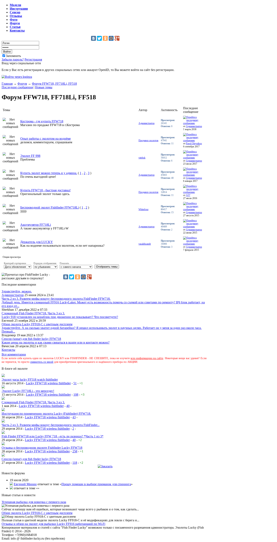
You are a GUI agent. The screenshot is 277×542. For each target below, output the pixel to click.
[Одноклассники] (105, 38)
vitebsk (141, 157)
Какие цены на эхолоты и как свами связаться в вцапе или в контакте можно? (56, 342)
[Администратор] (3, 376)
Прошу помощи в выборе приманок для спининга (96, 484)
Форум (22, 83)
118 (74, 462)
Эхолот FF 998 (30, 155)
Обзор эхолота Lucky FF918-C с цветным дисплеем (37, 324)
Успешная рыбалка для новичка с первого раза (34, 502)
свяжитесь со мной (41, 361)
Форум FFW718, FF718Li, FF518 (54, 83)
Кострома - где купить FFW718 (41, 121)
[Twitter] (99, 38)
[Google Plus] (117, 38)
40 (68, 406)
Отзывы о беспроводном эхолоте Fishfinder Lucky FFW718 (42, 447)
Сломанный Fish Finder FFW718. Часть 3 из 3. (33, 313)
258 (74, 451)
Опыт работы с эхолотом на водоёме (45, 138)
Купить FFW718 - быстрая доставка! (45, 190)
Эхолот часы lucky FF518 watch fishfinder (30, 379)
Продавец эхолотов (148, 140)
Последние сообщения (17, 87)
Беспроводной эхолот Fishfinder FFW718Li (49, 207)
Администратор (146, 123)
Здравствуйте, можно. (17, 291)
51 (75, 383)
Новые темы (43, 87)
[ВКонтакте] (93, 38)
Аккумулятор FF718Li (35, 224)
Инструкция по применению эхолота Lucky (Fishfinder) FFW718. (46, 413)
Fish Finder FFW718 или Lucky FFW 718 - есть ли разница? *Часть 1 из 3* (52, 436)
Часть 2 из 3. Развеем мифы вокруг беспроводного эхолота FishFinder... (51, 425)
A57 (188, 195)
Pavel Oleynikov (194, 143)
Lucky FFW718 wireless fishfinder (48, 383)
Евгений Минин (25, 484)
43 (74, 417)
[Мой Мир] (111, 38)
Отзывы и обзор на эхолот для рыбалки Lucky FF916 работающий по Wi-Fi (53, 524)
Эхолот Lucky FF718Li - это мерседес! (28, 391)
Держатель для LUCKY (36, 242)
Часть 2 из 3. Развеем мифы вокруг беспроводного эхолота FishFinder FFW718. (56, 298)
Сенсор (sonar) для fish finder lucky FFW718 (31, 339)
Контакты (8, 349)
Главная (7, 83)
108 (75, 394)
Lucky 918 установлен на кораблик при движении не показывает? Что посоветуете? (60, 317)
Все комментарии (14, 354)
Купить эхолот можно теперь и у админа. (48, 173)
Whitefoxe (143, 209)
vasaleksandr (144, 243)
